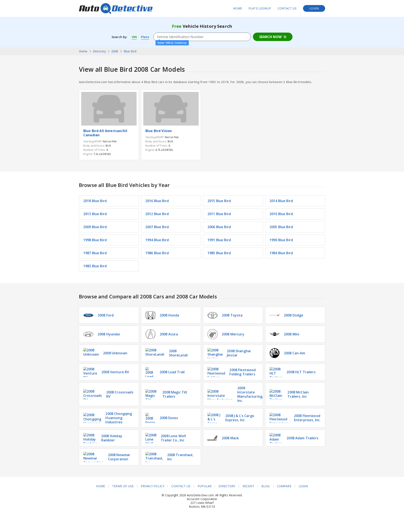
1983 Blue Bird (95, 266)
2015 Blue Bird (219, 201)
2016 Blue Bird (157, 201)
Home (237, 8)
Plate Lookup (260, 8)
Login (314, 8)
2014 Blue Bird (281, 201)
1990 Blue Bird (281, 240)
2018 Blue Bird (95, 201)
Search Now (270, 36)
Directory (227, 486)
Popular (204, 486)
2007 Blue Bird (157, 227)
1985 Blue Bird (219, 253)
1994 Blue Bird (157, 240)
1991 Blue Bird (219, 240)
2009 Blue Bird (95, 227)
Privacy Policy (152, 486)
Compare (284, 486)
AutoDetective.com (116, 8)
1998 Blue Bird (95, 240)
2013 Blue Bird (95, 214)
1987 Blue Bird (95, 253)
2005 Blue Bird (281, 227)
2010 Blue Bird (281, 214)
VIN (134, 37)
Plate (145, 37)
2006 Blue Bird (219, 227)
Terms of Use (123, 486)
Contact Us (287, 8)
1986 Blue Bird (157, 253)
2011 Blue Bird (219, 214)
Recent (248, 486)
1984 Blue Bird (281, 253)
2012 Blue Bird (157, 214)
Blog (265, 486)
